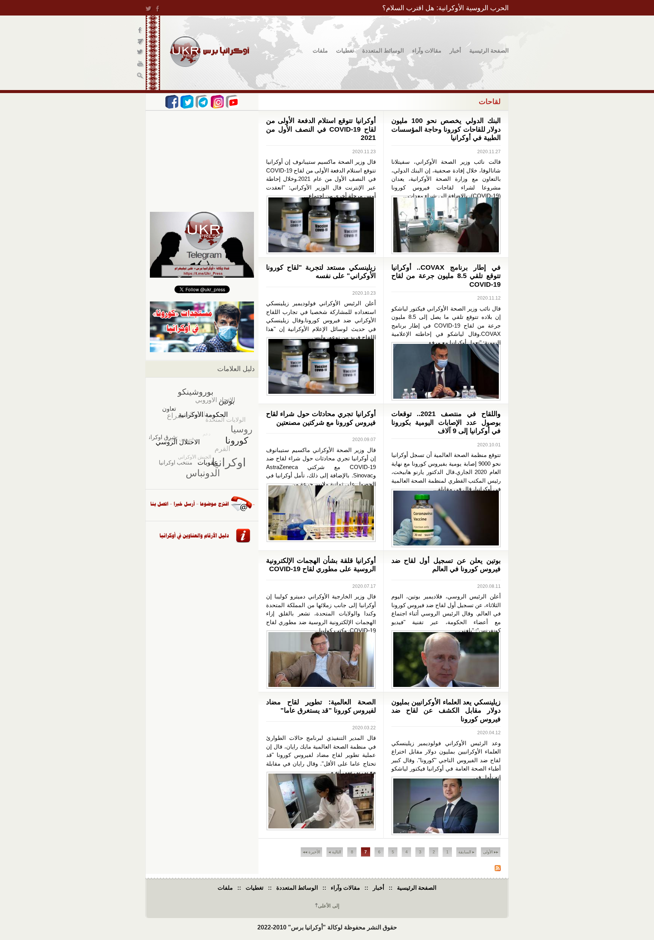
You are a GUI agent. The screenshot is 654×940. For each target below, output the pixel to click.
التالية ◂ (335, 852)
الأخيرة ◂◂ (311, 852)
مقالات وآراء (426, 50)
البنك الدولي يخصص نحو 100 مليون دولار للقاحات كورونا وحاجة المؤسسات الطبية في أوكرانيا (446, 129)
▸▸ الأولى (490, 852)
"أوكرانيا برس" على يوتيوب (141, 64)
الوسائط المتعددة (383, 50)
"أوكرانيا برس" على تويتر (141, 53)
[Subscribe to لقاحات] (498, 869)
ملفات (320, 50)
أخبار (455, 50)
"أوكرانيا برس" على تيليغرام (141, 42)
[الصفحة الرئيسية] (209, 51)
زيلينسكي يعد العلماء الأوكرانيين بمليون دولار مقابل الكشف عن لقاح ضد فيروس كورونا (446, 710)
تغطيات (345, 50)
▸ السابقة (466, 852)
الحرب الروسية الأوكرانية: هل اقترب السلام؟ (445, 8)
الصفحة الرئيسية (489, 50)
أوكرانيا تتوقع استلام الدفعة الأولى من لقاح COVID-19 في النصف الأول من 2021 (321, 129)
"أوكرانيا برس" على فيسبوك (141, 30)
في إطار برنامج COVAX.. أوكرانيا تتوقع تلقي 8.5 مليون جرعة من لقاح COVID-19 (446, 276)
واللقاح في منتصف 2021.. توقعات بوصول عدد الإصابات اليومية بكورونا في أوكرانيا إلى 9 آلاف (446, 422)
